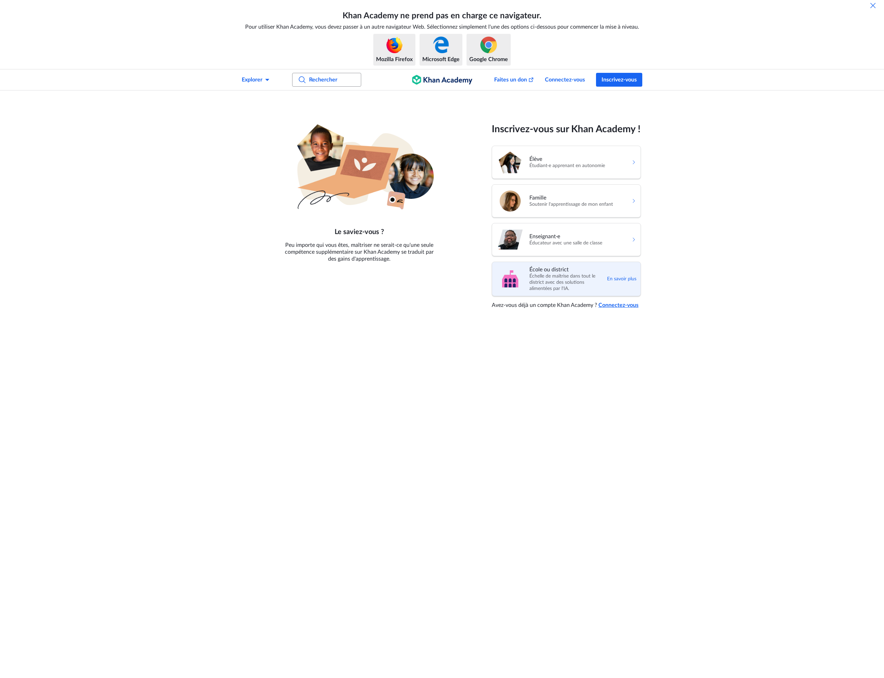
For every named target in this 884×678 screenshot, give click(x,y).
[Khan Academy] (442, 79)
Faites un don (510, 80)
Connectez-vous (565, 80)
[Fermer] (872, 5)
